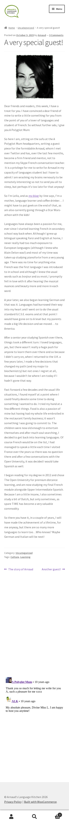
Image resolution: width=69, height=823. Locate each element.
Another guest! (51, 569)
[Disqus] (34, 625)
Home (11, 27)
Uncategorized (26, 27)
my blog (34, 196)
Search (34, 816)
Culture (14, 557)
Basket (53, 813)
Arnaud (42, 35)
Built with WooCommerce (40, 802)
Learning (25, 557)
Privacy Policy (13, 802)
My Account (11, 816)
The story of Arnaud (20, 569)
